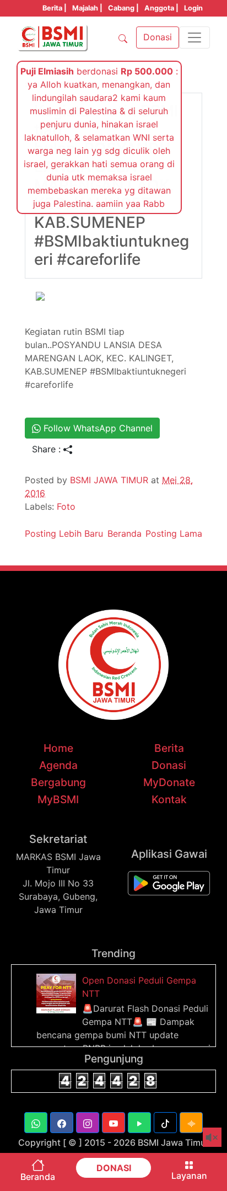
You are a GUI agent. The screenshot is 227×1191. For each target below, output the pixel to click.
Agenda (58, 765)
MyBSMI (58, 799)
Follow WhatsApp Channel (97, 428)
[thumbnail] (57, 992)
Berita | (54, 8)
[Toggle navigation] (194, 37)
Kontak (169, 799)
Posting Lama (173, 533)
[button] (35, 1122)
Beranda (124, 533)
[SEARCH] (123, 37)
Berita (169, 748)
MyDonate (169, 782)
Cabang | (123, 8)
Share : (47, 449)
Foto (66, 506)
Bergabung (58, 782)
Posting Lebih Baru (64, 533)
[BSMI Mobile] (169, 882)
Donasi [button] (157, 36)
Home (58, 748)
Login (193, 8)
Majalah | (87, 8)
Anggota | (161, 8)
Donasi (169, 765)
